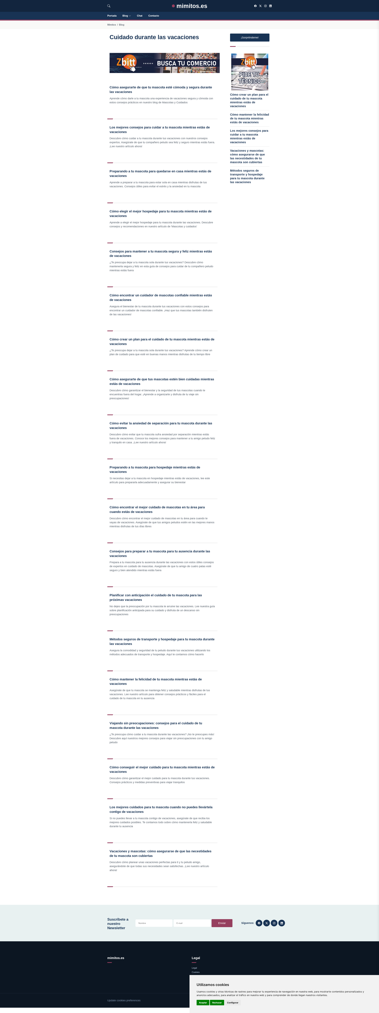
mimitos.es (191, 6)
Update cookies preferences (123, 1000)
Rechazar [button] (217, 1002)
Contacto (153, 15)
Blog (125, 15)
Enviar (222, 923)
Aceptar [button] (203, 1002)
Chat (139, 15)
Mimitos (111, 25)
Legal (194, 968)
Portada (112, 15)
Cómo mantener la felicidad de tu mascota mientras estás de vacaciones (249, 118)
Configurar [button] (232, 1002)
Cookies (196, 972)
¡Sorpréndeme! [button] (250, 37)
